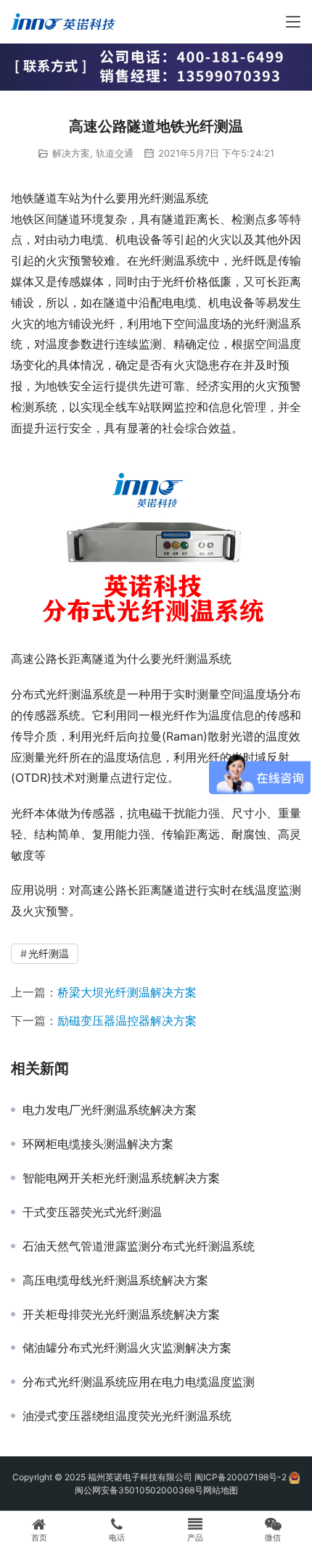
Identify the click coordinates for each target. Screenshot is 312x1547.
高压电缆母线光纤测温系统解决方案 (115, 1280)
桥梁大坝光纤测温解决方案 (127, 992)
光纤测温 (48, 953)
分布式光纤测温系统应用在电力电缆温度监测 (138, 1381)
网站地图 (220, 1490)
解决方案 (71, 153)
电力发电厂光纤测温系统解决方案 (109, 1109)
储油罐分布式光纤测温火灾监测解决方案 (126, 1347)
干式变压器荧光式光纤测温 (92, 1211)
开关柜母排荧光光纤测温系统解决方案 (121, 1314)
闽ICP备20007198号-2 (240, 1477)
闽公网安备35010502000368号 (139, 1490)
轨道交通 (115, 153)
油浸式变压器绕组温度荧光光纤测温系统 (126, 1415)
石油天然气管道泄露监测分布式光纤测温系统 (138, 1246)
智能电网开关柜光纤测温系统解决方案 (121, 1177)
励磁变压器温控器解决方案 (127, 1020)
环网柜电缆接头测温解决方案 (97, 1143)
